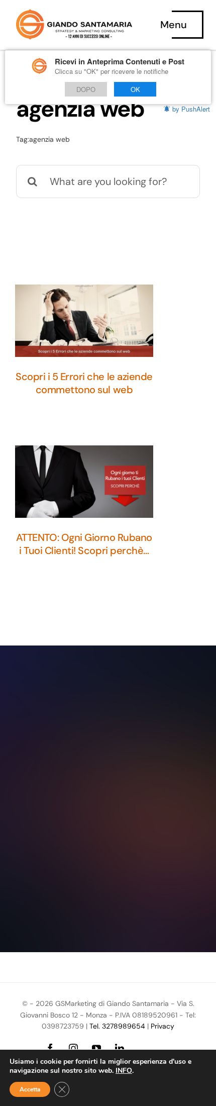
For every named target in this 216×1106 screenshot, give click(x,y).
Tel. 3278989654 (117, 1026)
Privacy (162, 1026)
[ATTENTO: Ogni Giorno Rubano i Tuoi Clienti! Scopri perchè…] (84, 481)
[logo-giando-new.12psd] (74, 14)
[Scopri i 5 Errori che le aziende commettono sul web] (84, 321)
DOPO (85, 89)
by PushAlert (191, 109)
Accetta (30, 1089)
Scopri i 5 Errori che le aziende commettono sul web (84, 383)
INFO (124, 1070)
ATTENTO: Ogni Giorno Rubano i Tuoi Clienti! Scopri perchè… (84, 544)
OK (135, 89)
